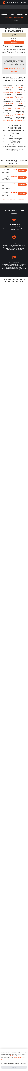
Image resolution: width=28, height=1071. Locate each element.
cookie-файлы (12, 1055)
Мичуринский (20, 111)
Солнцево (20, 94)
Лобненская (20, 84)
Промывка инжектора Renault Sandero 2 (6, 179)
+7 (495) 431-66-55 (8, 92)
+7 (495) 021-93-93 (8, 97)
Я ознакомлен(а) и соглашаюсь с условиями (14, 1063)
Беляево (20, 105)
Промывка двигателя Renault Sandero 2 (6, 171)
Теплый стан (7, 100)
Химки (20, 89)
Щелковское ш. (20, 117)
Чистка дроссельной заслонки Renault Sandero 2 (6, 186)
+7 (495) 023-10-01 (8, 103)
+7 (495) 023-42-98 (8, 120)
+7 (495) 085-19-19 (20, 114)
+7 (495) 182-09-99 (20, 92)
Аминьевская (8, 105)
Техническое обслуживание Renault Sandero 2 (15, 18)
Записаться (14, 42)
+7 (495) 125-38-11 (8, 108)
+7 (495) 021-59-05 (20, 87)
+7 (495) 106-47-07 (20, 103)
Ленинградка (7, 89)
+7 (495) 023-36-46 (8, 115)
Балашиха (8, 94)
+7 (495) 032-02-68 (20, 120)
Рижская (7, 117)
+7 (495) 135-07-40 (8, 87)
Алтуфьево (7, 84)
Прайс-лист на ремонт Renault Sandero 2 (14, 199)
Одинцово (8, 110)
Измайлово (20, 100)
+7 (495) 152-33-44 (20, 97)
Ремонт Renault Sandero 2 (19, 17)
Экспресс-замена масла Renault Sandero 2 (6, 195)
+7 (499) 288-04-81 (20, 108)
